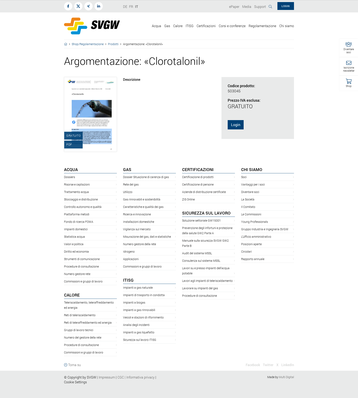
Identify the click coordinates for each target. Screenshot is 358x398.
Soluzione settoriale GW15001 (201, 220)
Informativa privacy (139, 377)
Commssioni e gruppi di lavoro (83, 281)
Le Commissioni (251, 214)
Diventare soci (250, 192)
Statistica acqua (74, 237)
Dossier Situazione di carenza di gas (146, 177)
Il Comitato (248, 207)
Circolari (246, 251)
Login (235, 124)
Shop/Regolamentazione (88, 44)
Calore (72, 295)
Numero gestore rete (77, 274)
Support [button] (260, 6)
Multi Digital (286, 377)
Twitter (268, 365)
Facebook (253, 365)
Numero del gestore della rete (82, 337)
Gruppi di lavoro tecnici (78, 330)
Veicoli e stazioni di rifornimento (143, 317)
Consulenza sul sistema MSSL (201, 261)
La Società (247, 199)
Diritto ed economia (76, 251)
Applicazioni (131, 259)
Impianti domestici (76, 229)
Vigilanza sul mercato (137, 229)
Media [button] (246, 6)
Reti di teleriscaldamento (80, 315)
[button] (348, 48)
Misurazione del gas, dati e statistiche (147, 237)
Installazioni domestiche (138, 222)
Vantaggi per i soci (253, 184)
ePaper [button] (234, 6)
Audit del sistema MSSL (197, 253)
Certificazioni (198, 169)
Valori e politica (73, 244)
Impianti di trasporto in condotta (144, 295)
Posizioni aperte (251, 244)
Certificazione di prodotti (198, 177)
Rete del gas (131, 184)
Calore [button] (178, 26)
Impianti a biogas (134, 302)
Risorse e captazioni (77, 184)
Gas (127, 169)
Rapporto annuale (252, 259)
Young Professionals (254, 222)
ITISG (128, 280)
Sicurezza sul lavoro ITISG (139, 340)
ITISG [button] (190, 26)
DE (125, 6)
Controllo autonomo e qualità (83, 207)
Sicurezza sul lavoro (206, 213)
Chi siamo (251, 169)
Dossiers (69, 177)
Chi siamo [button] (286, 26)
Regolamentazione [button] (262, 26)
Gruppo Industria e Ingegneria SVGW (264, 229)
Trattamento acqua (76, 192)
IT (136, 6)
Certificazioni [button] (206, 26)
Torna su (74, 365)
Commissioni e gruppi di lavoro (83, 352)
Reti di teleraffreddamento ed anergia (88, 322)
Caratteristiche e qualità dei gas (143, 207)
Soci (244, 177)
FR (131, 6)
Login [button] (286, 6)
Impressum (107, 377)
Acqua (71, 169)
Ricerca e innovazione (137, 214)
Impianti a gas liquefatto (138, 332)
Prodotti (113, 44)
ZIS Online (188, 199)
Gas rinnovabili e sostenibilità (141, 199)
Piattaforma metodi (76, 214)
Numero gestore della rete (139, 244)
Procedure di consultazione (81, 266)
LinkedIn (287, 365)
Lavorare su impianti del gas (200, 288)
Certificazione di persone (198, 184)
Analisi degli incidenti (136, 325)
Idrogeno (129, 251)
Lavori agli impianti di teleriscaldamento (207, 281)
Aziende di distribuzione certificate (204, 192)
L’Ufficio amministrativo (256, 237)
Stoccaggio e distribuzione (81, 199)
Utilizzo (127, 192)
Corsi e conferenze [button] (232, 26)
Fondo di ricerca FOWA (78, 222)
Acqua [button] (156, 26)
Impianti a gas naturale (138, 287)
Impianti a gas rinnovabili (139, 310)
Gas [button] (167, 26)
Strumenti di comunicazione (82, 259)
